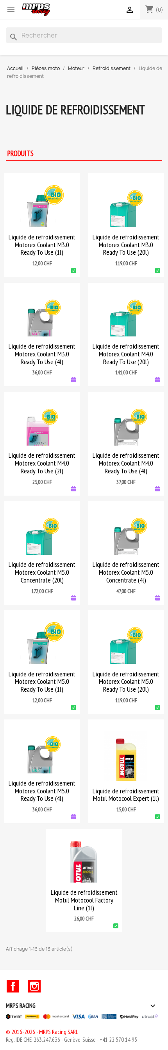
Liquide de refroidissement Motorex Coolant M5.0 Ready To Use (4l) (42, 791)
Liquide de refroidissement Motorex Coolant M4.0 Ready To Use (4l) (126, 463)
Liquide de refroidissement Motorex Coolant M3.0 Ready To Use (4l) (42, 354)
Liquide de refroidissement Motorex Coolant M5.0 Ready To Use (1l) (42, 681)
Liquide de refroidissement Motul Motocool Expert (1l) (126, 794)
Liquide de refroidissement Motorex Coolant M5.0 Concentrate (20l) (42, 572)
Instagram (34, 986)
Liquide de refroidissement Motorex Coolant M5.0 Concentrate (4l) (126, 572)
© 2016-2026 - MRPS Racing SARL (42, 1032)
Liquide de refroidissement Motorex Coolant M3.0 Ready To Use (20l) (126, 244)
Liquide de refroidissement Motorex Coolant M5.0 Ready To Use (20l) (126, 681)
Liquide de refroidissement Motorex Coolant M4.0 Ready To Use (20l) (126, 354)
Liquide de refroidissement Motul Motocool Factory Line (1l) (84, 900)
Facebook (13, 986)
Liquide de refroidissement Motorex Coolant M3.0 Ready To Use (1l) (42, 244)
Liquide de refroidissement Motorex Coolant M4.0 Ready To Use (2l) (42, 463)
